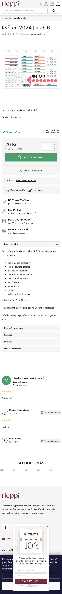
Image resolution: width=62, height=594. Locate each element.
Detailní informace (10, 117)
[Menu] (58, 4)
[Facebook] (5, 527)
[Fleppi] (10, 496)
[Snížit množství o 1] (54, 148)
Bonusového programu (26, 180)
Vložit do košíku (33, 157)
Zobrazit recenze (20, 385)
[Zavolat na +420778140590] (41, 4)
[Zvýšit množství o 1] (54, 144)
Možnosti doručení (55, 131)
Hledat (53, 11)
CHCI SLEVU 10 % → (31, 581)
